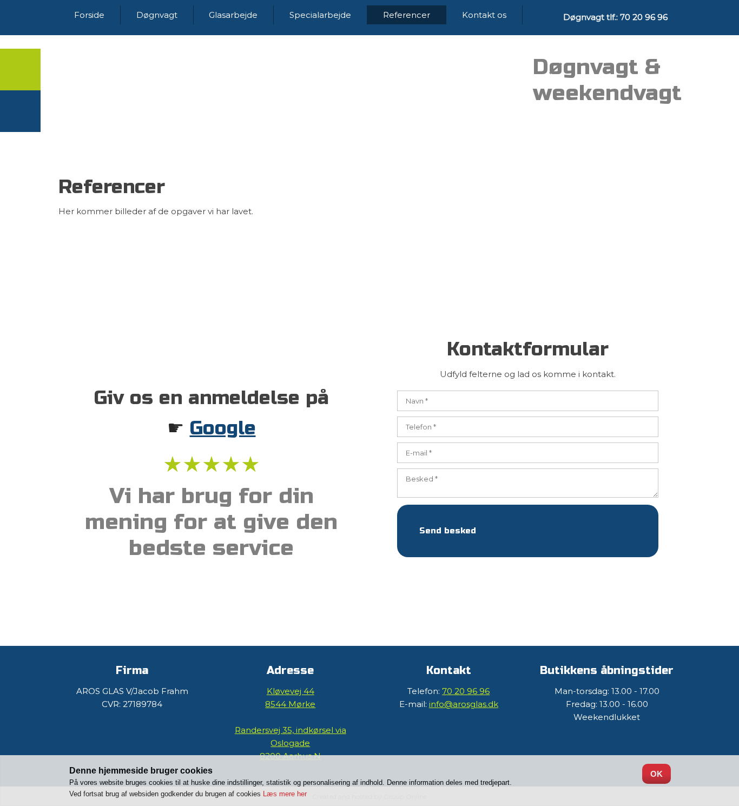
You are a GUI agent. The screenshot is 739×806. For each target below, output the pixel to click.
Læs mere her (285, 794)
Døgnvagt (156, 15)
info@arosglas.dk (463, 704)
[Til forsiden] (211, 85)
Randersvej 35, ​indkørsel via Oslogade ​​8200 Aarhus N (290, 743)
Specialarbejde (320, 15)
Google (223, 428)
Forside (89, 15)
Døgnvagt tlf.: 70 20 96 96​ (615, 17)
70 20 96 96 (466, 691)
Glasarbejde (233, 15)
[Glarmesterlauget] (449, 81)
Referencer (406, 15)
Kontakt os (484, 15)
